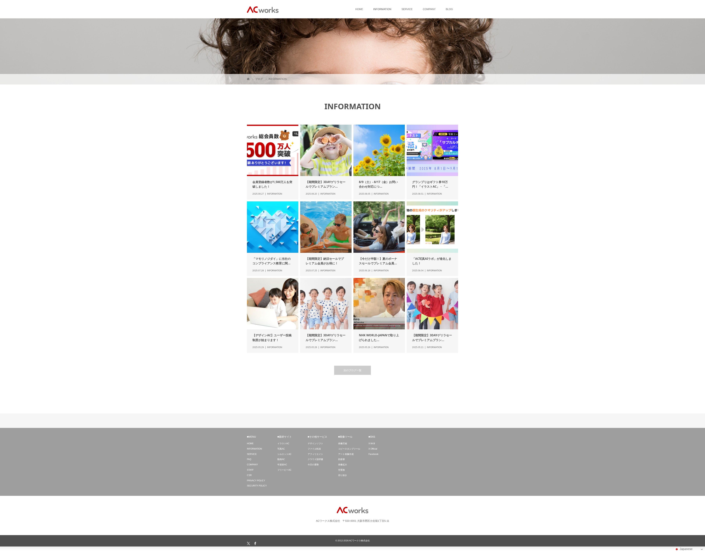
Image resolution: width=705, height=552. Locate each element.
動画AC (281, 459)
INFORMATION (382, 9)
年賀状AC (282, 464)
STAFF (250, 470)
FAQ (249, 459)
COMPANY (429, 9)
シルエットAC (284, 454)
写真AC (281, 449)
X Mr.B (371, 443)
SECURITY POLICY (257, 485)
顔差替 (341, 459)
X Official (372, 449)
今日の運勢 (313, 464)
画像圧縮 (342, 443)
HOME (359, 9)
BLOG (449, 9)
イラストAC (283, 443)
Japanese (686, 549)
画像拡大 (342, 464)
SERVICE (407, 9)
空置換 (341, 470)
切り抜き (342, 475)
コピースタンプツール (349, 449)
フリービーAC (284, 470)
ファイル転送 (314, 449)
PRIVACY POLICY (256, 480)
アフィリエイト (315, 454)
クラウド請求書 (315, 459)
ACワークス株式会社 (359, 540)
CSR (249, 475)
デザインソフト (315, 443)
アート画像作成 (346, 454)
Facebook (373, 454)
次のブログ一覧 (352, 370)
